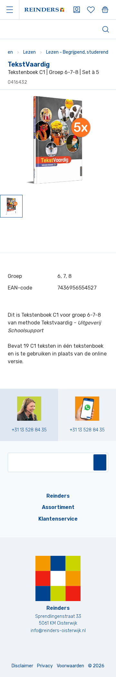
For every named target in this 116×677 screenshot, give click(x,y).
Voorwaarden (70, 666)
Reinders (58, 496)
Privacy (45, 666)
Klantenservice (58, 519)
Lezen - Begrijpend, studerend (77, 52)
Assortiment (58, 507)
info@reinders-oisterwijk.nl (58, 630)
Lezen (29, 52)
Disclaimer (22, 666)
